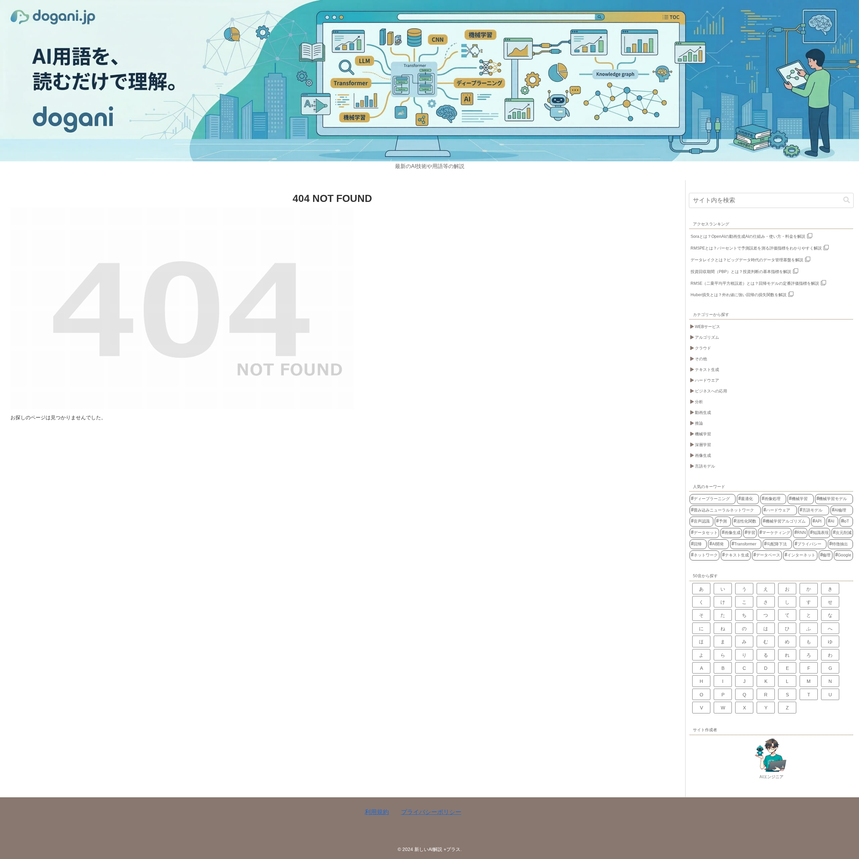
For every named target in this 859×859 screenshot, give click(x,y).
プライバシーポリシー (431, 812)
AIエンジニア (771, 776)
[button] (847, 200)
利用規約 (377, 812)
